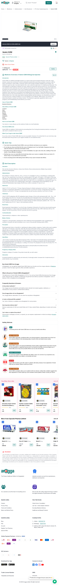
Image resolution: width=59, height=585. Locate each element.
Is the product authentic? (8, 286)
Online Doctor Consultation (38, 503)
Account (3, 526)
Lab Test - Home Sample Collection (40, 505)
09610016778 (41, 521)
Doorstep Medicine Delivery (39, 508)
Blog (2, 521)
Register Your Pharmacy (7, 528)
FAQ (2, 523)
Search (49, 2)
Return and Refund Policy (7, 510)
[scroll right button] (56, 398)
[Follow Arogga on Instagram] (39, 565)
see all (56, 381)
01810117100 (43, 523)
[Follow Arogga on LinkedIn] (33, 565)
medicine (53, 266)
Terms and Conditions (6, 508)
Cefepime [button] (11, 61)
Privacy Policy (4, 505)
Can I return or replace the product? (11, 312)
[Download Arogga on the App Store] (12, 564)
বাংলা (55, 75)
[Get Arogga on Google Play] (4, 564)
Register (53, 44)
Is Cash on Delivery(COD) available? (11, 299)
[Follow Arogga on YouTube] (42, 565)
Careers (3, 503)
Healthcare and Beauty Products (40, 510)
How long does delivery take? (9, 305)
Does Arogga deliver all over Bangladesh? (13, 293)
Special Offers (4, 530)
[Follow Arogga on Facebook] (36, 565)
